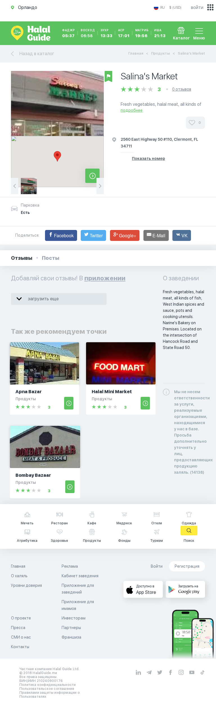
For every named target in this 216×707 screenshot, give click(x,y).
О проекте (21, 618)
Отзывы (21, 258)
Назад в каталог (36, 53)
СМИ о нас (21, 637)
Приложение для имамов (78, 605)
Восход (88, 33)
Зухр (106, 33)
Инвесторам (74, 618)
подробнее (132, 110)
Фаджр (68, 33)
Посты (50, 258)
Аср (124, 33)
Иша (159, 33)
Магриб (142, 33)
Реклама (70, 566)
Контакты (20, 647)
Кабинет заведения (80, 576)
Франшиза (71, 637)
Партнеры (71, 627)
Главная (135, 53)
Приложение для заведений (78, 588)
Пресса (18, 627)
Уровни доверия (26, 585)
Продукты (160, 53)
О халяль (19, 576)
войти (197, 7)
